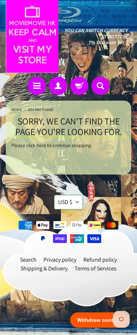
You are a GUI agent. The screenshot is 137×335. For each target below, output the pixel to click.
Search (28, 259)
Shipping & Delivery (44, 268)
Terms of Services (96, 268)
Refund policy (100, 259)
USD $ (65, 202)
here (41, 145)
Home (16, 109)
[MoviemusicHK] (32, 36)
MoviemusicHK (66, 320)
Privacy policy (59, 259)
